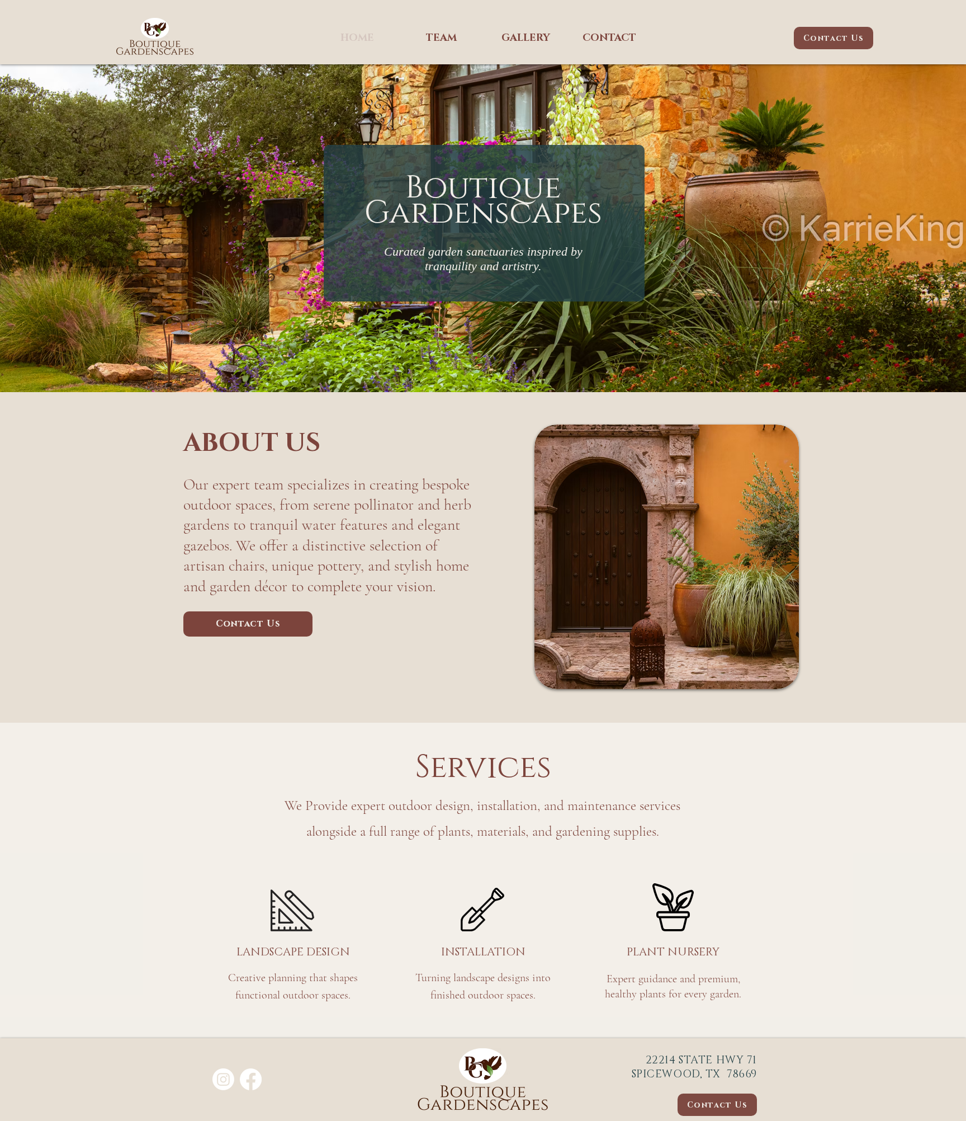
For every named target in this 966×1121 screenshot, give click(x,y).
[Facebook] (251, 1079)
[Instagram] (223, 1079)
